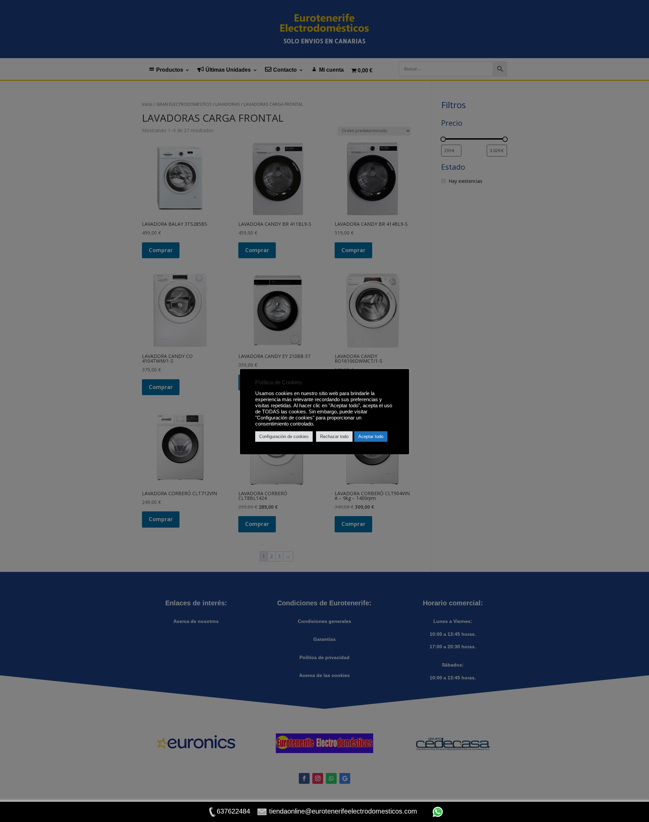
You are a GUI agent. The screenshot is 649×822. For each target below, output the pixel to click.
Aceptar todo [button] (370, 436)
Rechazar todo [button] (334, 436)
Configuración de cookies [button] (284, 436)
